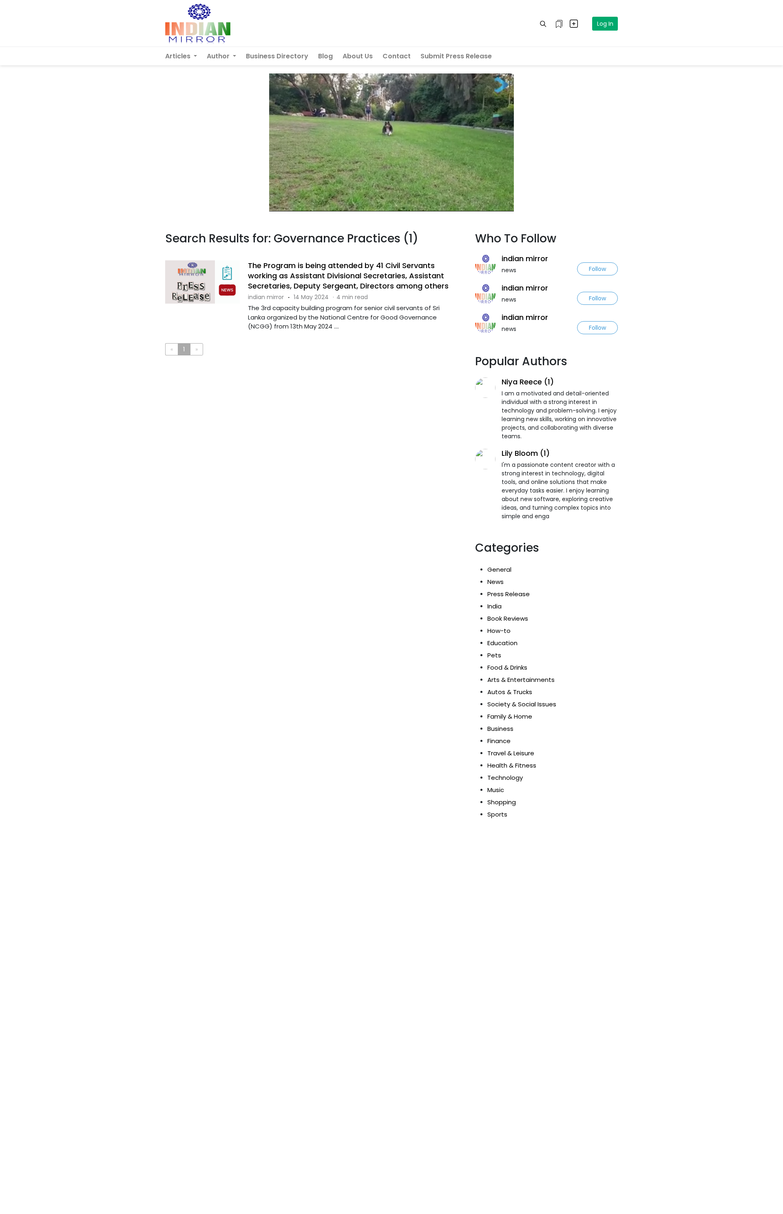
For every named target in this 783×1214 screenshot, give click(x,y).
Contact (397, 56)
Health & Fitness (511, 765)
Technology (505, 777)
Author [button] (219, 56)
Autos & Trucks (509, 692)
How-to (499, 630)
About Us (358, 56)
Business (500, 728)
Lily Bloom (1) (526, 453)
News (495, 581)
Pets (494, 655)
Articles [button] (178, 56)
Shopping (501, 802)
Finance (499, 741)
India (494, 606)
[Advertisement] (314, 395)
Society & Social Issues (521, 704)
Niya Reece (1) (528, 382)
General (499, 569)
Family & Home (509, 716)
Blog (325, 56)
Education (502, 643)
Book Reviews (507, 618)
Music (495, 790)
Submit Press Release (456, 56)
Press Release (508, 594)
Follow (597, 269)
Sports (497, 814)
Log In (605, 24)
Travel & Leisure (510, 753)
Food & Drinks (507, 667)
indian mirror (525, 258)
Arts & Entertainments (521, 679)
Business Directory (277, 56)
